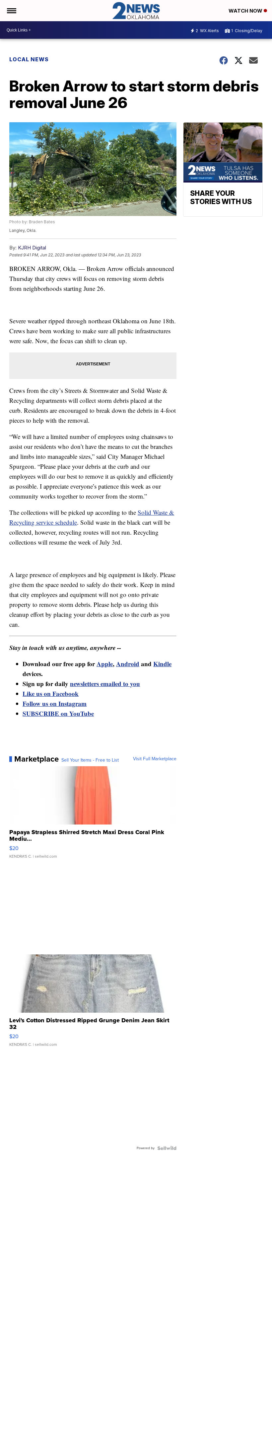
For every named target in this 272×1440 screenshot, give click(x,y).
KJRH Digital (32, 247)
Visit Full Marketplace (154, 759)
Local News (29, 59)
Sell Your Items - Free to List (90, 760)
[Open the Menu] (11, 10)
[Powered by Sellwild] (166, 1148)
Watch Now (246, 11)
